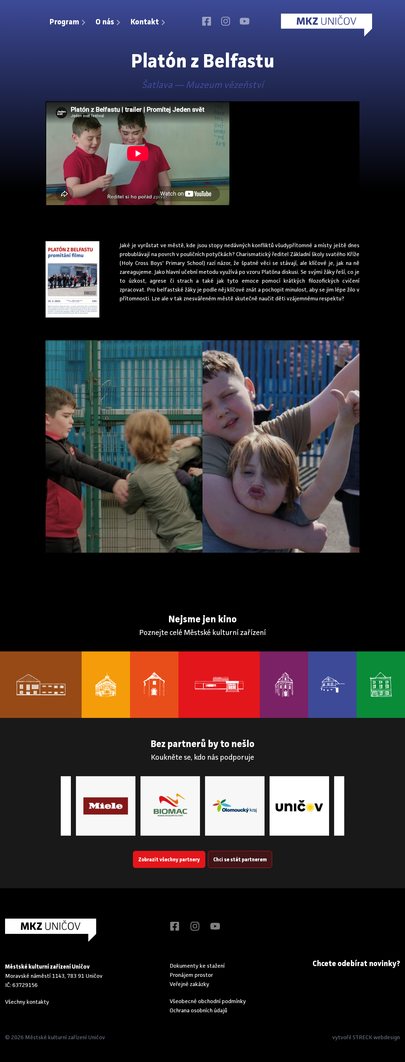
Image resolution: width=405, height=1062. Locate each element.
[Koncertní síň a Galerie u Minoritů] (284, 684)
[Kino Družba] (219, 684)
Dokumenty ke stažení (197, 966)
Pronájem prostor (191, 975)
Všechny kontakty (27, 1002)
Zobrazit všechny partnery (169, 860)
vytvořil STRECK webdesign (366, 1037)
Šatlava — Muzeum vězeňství (203, 85)
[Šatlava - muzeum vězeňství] (332, 684)
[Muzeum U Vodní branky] (154, 684)
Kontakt (144, 22)
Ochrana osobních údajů (198, 1011)
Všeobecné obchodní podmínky (208, 1001)
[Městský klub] (41, 684)
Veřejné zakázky (189, 984)
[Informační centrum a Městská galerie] (381, 684)
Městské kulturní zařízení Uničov (65, 1037)
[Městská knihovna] (106, 684)
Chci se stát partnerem (240, 860)
